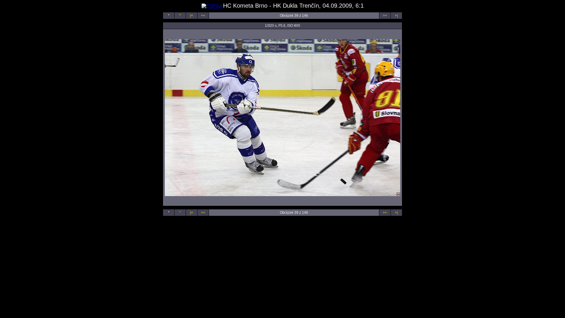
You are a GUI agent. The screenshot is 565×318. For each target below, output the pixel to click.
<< (203, 16)
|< (191, 16)
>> (385, 16)
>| (396, 16)
